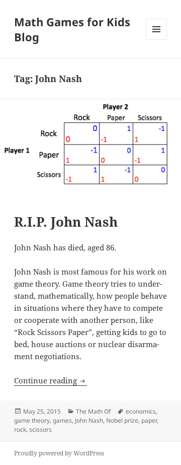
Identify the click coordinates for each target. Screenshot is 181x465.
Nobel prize (122, 420)
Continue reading (50, 380)
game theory (32, 420)
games (62, 420)
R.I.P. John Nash (66, 222)
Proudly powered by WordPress (59, 453)
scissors (40, 429)
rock (20, 429)
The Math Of (93, 411)
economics (141, 411)
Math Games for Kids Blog (72, 29)
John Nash (89, 420)
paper (149, 420)
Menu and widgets (156, 39)
